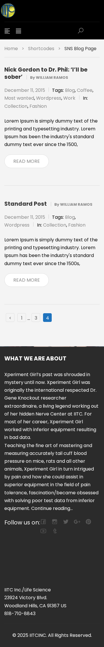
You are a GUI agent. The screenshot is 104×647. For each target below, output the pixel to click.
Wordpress (48, 98)
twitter (65, 521)
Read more (26, 161)
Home (11, 48)
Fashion (38, 106)
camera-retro (54, 521)
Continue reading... (52, 508)
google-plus (77, 521)
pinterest (88, 521)
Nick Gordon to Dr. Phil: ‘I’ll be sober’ (46, 73)
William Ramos (52, 77)
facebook (43, 521)
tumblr (54, 531)
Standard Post (25, 204)
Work (69, 98)
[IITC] (36, 11)
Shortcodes (41, 48)
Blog (70, 90)
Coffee (84, 90)
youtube (43, 531)
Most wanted (19, 98)
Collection (15, 106)
